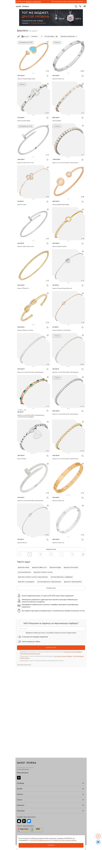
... (61, 554)
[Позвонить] (80, 6)
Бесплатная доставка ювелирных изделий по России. (51, 1)
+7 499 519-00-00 (23, 769)
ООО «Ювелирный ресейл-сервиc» (30, 653)
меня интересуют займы (31, 641)
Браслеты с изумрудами (26, 581)
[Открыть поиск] (76, 6)
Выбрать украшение (79, 1)
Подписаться (51, 647)
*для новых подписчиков (24, 664)
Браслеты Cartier (23, 567)
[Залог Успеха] (22, 6)
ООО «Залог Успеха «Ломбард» (72, 651)
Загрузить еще (51, 549)
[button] (51, 36)
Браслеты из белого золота (43, 572)
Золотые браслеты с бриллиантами (49, 581)
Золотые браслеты (24, 572)
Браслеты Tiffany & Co (39, 567)
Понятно (51, 845)
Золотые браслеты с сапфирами (62, 577)
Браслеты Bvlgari (55, 567)
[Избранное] (48, 42)
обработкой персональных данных (64, 840)
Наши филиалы (22, 772)
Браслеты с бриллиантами (73, 581)
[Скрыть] (85, 2)
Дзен (19, 777)
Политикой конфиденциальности (40, 840)
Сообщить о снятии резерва (46, 75)
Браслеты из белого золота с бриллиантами (33, 577)
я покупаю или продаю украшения (35, 637)
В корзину (82, 75)
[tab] (32, 324)
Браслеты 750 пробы (71, 567)
